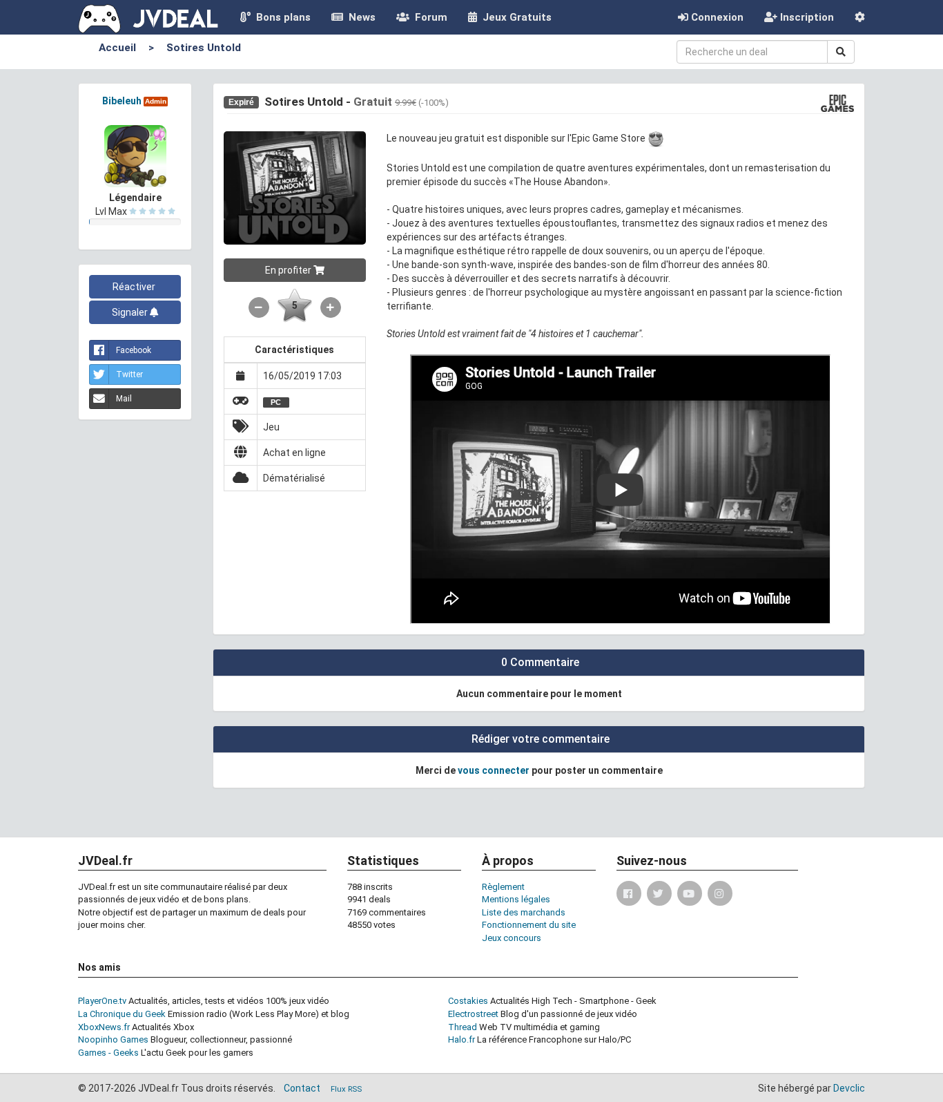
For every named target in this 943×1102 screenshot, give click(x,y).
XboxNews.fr (104, 1027)
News (359, 17)
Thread (462, 1027)
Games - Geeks (108, 1052)
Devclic (849, 1088)
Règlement (503, 887)
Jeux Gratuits (514, 17)
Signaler (131, 312)
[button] (859, 17)
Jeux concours (511, 938)
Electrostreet (473, 1014)
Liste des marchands (523, 912)
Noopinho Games (113, 1039)
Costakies (468, 1001)
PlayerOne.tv (102, 1001)
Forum (428, 17)
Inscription (805, 17)
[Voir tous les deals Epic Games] (838, 102)
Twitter (129, 374)
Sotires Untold (203, 47)
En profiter (289, 270)
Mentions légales (516, 899)
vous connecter (493, 770)
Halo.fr (461, 1039)
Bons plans (281, 17)
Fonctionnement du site (529, 925)
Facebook (133, 350)
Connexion (715, 17)
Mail (124, 398)
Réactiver (135, 286)
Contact (302, 1088)
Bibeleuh (122, 100)
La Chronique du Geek (122, 1014)
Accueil (117, 47)
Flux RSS (346, 1089)
